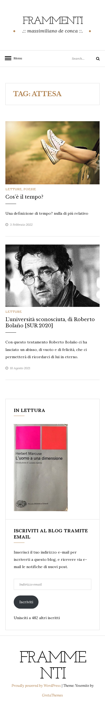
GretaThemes (52, 695)
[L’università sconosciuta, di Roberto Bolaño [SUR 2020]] (52, 275)
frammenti (53, 21)
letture (13, 189)
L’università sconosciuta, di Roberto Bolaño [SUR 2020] (50, 323)
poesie (29, 189)
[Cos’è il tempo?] (52, 152)
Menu (16, 58)
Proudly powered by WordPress (37, 685)
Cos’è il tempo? (24, 197)
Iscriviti (26, 602)
